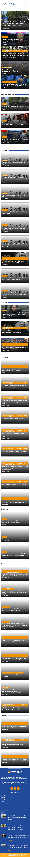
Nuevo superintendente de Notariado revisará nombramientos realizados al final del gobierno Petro (14, 435)
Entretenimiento (24, 571)
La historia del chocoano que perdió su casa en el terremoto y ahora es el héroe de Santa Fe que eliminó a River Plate (14, 228)
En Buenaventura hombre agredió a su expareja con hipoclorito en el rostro (17, 847)
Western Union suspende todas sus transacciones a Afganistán (12, 70)
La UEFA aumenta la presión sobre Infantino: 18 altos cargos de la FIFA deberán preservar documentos (14, 727)
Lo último (5, 18)
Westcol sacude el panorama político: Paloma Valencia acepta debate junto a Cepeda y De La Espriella (14, 592)
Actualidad (4, 50)
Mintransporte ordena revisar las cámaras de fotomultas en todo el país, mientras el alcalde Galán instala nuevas (14, 294)
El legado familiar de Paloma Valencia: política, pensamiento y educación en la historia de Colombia (14, 642)
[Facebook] (11, 788)
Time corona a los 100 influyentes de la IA (12, 539)
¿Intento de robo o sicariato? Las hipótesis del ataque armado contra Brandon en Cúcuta (14, 23)
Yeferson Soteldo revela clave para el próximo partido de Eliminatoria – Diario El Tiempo (15, 40)
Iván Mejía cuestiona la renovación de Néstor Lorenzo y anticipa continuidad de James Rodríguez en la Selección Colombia (13, 744)
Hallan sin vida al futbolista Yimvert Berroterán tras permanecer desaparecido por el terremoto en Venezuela (15, 760)
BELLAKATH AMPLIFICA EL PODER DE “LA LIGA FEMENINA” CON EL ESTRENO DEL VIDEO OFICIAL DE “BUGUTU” (15, 625)
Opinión (6, 51)
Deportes (22, 722)
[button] (1, 19)
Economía (23, 430)
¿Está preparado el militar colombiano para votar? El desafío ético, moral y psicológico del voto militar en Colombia (15, 245)
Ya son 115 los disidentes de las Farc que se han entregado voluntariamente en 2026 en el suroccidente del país (15, 55)
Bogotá (14, 50)
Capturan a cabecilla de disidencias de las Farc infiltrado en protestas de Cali (18, 837)
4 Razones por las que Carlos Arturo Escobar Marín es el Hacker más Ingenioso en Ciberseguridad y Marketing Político (13, 691)
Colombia (18, 50)
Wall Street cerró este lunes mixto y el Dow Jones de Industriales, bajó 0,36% (15, 85)
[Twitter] (15, 788)
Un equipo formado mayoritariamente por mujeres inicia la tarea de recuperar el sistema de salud (14, 179)
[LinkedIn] (18, 788)
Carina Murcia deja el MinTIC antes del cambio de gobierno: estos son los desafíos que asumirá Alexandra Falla (15, 576)
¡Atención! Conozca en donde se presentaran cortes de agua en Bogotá (17, 817)
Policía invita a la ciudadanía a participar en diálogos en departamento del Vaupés (16, 827)
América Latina (10, 50)
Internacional (4, 37)
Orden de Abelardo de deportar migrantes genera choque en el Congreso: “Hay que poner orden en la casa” (14, 402)
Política (10, 345)
